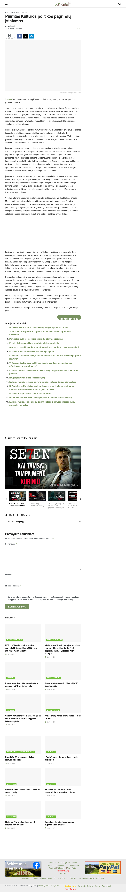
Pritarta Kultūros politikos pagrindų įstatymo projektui (34, 343)
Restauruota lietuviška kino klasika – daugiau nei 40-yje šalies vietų (21, 684)
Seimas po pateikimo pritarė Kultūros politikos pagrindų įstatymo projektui (44, 347)
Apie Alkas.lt (106, 886)
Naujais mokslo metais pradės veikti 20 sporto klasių (22, 791)
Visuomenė (51, 865)
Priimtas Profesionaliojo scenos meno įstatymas (31, 351)
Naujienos (15, 12)
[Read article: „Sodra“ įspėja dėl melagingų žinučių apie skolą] (63, 745)
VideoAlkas (61, 868)
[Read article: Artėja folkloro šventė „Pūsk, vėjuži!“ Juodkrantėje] (63, 671)
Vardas (9, 574)
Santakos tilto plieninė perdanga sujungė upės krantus (59, 823)
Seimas (8, 99)
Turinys (97, 886)
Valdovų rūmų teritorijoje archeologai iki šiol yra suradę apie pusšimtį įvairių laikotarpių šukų (23, 718)
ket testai (25, 878)
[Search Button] (119, 3)
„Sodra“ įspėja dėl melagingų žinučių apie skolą (61, 758)
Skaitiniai (52, 868)
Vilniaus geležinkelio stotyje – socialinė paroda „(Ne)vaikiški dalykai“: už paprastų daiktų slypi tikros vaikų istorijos (62, 649)
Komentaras (11, 544)
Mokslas (75, 865)
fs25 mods (34, 878)
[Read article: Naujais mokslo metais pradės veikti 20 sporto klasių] (23, 777)
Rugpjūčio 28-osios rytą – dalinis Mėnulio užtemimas (19, 758)
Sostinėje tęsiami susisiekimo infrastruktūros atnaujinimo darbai (60, 791)
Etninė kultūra (53, 678)
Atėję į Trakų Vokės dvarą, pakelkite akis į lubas (63, 717)
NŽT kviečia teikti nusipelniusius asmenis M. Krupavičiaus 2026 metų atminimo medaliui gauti (21, 648)
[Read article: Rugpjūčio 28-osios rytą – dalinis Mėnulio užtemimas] (23, 745)
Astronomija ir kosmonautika (20, 752)
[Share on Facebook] (19, 36)
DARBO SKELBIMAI (96, 878)
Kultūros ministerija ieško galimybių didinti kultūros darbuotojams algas (42, 381)
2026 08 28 (11, 654)
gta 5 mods (83, 878)
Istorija (10, 710)
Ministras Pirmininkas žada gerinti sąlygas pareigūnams (20, 823)
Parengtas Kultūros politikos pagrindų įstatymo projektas (36, 338)
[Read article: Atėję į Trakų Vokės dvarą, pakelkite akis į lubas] (63, 703)
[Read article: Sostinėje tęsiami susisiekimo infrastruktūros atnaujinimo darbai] (63, 777)
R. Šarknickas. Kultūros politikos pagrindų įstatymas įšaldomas (38, 327)
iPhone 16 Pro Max (61, 878)
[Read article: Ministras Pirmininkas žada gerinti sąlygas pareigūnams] (23, 810)
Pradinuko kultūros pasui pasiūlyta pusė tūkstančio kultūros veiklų (40, 397)
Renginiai (81, 886)
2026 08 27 (11, 763)
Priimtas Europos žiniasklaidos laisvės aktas (30, 393)
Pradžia (7, 12)
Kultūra (11, 678)
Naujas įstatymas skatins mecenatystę (27, 377)
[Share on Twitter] (25, 36)
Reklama (90, 886)
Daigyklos (73, 878)
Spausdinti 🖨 (69, 318)
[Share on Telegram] (31, 36)
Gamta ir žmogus (14, 640)
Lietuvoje (24, 12)
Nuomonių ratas (64, 862)
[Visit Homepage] (63, 3)
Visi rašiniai (71, 868)
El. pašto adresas (13, 585)
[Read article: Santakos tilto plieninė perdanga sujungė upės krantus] (63, 810)
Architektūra (53, 710)
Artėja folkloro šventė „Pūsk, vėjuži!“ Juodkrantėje (61, 684)
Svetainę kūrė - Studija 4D (48, 885)
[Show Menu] (6, 3)
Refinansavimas (46, 878)
